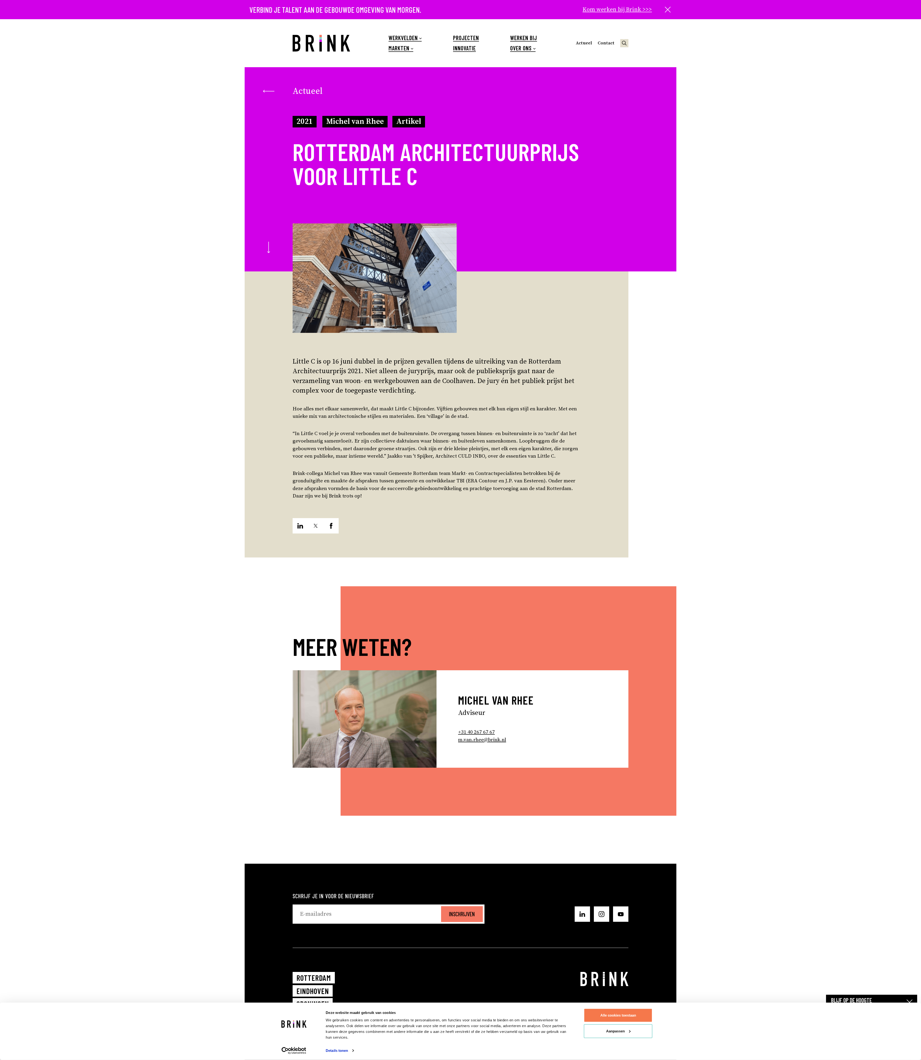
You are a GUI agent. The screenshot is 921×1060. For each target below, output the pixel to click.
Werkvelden (403, 38)
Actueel (584, 43)
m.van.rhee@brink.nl (482, 740)
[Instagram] (601, 914)
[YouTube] (620, 914)
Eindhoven (312, 990)
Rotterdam (313, 977)
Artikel (408, 121)
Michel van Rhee (355, 121)
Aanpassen (615, 1031)
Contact (606, 43)
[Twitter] (315, 525)
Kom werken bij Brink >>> (617, 9)
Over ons (521, 48)
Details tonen (337, 1050)
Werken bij (523, 38)
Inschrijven (462, 913)
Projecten (466, 38)
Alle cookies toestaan (618, 1015)
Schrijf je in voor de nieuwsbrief (333, 895)
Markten (399, 48)
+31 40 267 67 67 (476, 732)
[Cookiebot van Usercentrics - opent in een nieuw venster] (294, 1050)
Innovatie (464, 48)
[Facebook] (331, 525)
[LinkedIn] (300, 525)
